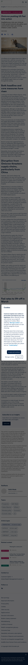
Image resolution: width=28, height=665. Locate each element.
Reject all (19, 357)
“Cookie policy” (13, 345)
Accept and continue (14, 352)
